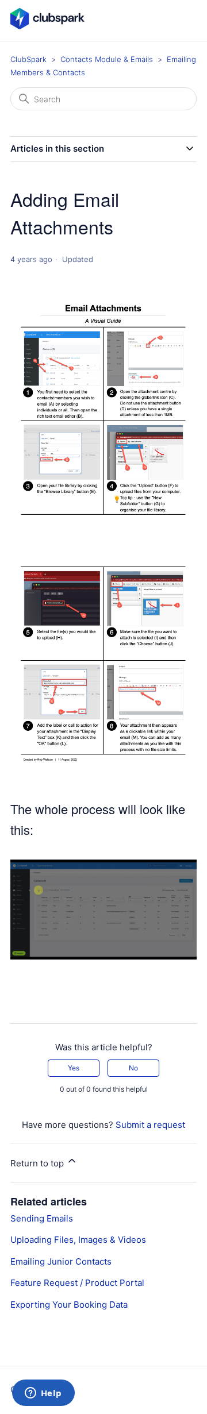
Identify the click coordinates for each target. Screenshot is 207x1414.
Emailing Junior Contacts (61, 1261)
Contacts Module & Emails (106, 59)
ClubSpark (28, 59)
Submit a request (150, 1124)
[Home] (47, 26)
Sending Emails (41, 1218)
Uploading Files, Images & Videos (78, 1239)
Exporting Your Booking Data (69, 1304)
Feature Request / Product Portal (77, 1282)
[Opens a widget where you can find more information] (43, 1394)
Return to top (38, 1163)
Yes (73, 1068)
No (133, 1068)
